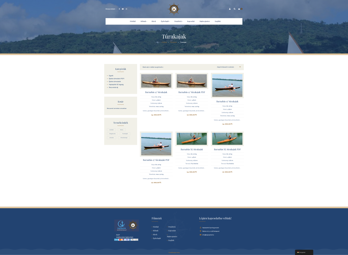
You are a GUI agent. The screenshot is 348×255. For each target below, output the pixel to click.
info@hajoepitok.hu (208, 235)
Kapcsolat (172, 231)
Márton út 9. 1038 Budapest (210, 231)
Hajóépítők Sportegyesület (210, 227)
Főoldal (156, 227)
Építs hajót (157, 238)
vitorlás (111, 137)
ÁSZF (117, 235)
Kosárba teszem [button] (156, 79)
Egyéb (111, 76)
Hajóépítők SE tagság (116, 84)
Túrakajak (125, 133)
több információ (156, 83)
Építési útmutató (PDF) (116, 79)
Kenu (121, 129)
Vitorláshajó (123, 137)
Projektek (172, 227)
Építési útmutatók (115, 81)
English (171, 240)
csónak (111, 129)
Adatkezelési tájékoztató (123, 237)
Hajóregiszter (172, 236)
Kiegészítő (112, 133)
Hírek (155, 235)
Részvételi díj (113, 87)
